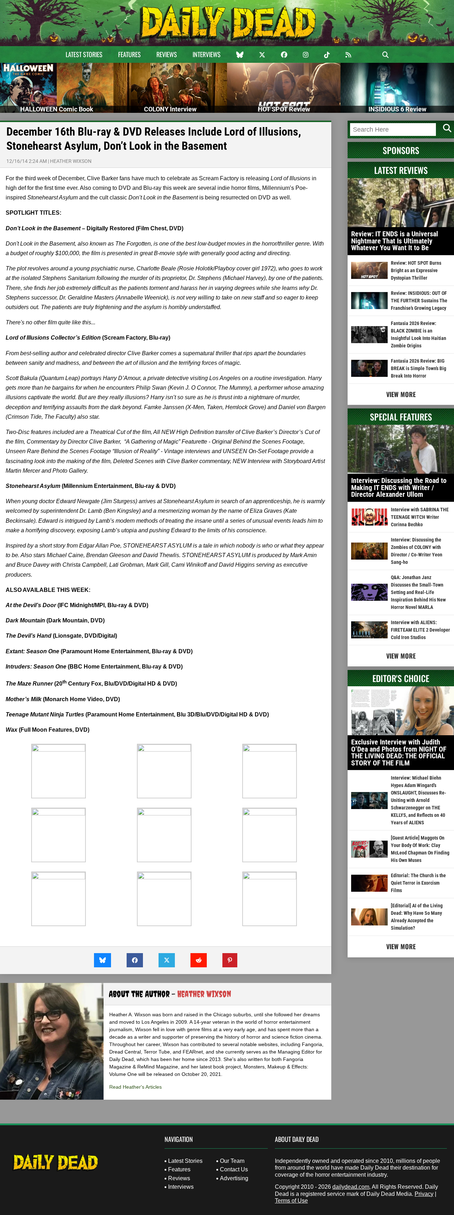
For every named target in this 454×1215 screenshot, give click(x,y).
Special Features (401, 416)
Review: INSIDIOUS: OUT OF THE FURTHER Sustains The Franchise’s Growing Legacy (419, 300)
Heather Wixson (71, 161)
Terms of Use (291, 1201)
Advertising (234, 1178)
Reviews (166, 54)
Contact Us (234, 1169)
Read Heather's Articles (135, 1087)
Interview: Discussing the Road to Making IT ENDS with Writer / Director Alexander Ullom (399, 487)
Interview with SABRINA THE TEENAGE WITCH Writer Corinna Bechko (420, 517)
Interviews (207, 54)
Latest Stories (84, 54)
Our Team (232, 1161)
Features (129, 54)
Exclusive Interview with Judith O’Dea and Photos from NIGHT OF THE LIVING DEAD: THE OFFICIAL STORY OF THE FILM (399, 752)
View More (401, 394)
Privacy (424, 1194)
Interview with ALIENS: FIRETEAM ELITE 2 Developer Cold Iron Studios (420, 630)
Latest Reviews (401, 170)
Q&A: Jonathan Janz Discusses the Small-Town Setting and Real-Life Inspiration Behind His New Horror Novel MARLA (418, 592)
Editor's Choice (400, 678)
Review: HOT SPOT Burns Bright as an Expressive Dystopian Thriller (416, 270)
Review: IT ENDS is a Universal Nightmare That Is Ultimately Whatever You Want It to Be (394, 241)
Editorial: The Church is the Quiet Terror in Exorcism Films (418, 883)
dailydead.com (350, 1187)
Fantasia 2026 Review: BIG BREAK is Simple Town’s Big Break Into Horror (418, 368)
